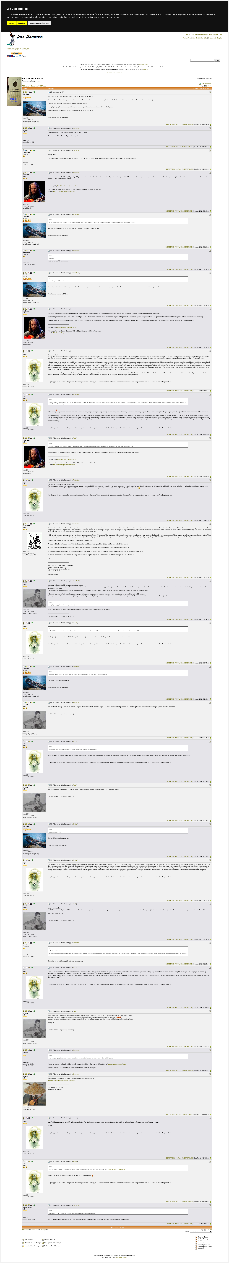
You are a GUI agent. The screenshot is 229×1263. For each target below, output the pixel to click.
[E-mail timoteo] (26, 1050)
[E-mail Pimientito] (26, 172)
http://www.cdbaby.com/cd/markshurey (64, 191)
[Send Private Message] (29, 92)
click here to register (144, 64)
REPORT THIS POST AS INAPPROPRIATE (179, 124)
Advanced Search (203, 34)
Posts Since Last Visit (191, 34)
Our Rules (204, 38)
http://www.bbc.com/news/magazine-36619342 (61, 1080)
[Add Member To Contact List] (31, 92)
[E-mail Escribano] (26, 92)
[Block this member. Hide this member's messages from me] (34, 92)
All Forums (25, 86)
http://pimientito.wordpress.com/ (66, 186)
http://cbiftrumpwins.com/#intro (117, 1064)
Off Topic (43, 86)
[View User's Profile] (24, 92)
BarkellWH (76, 581)
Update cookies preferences (114, 73)
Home (210, 34)
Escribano (76, 128)
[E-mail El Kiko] (26, 581)
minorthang (76, 273)
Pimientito (76, 214)
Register (215, 34)
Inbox (193, 38)
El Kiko (75, 623)
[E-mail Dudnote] (26, 1074)
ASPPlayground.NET (122, 1257)
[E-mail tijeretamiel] (26, 150)
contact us (145, 69)
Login (220, 34)
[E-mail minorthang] (26, 250)
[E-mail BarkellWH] (26, 523)
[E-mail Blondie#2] (26, 128)
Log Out (219, 38)
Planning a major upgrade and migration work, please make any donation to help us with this (18, 49)
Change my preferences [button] (39, 23)
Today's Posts (187, 38)
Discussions (34, 86)
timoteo (75, 1161)
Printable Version (206, 83)
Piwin (74, 438)
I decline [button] (21, 23)
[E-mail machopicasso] (26, 1205)
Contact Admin (212, 38)
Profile (198, 38)
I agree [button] (11, 23)
